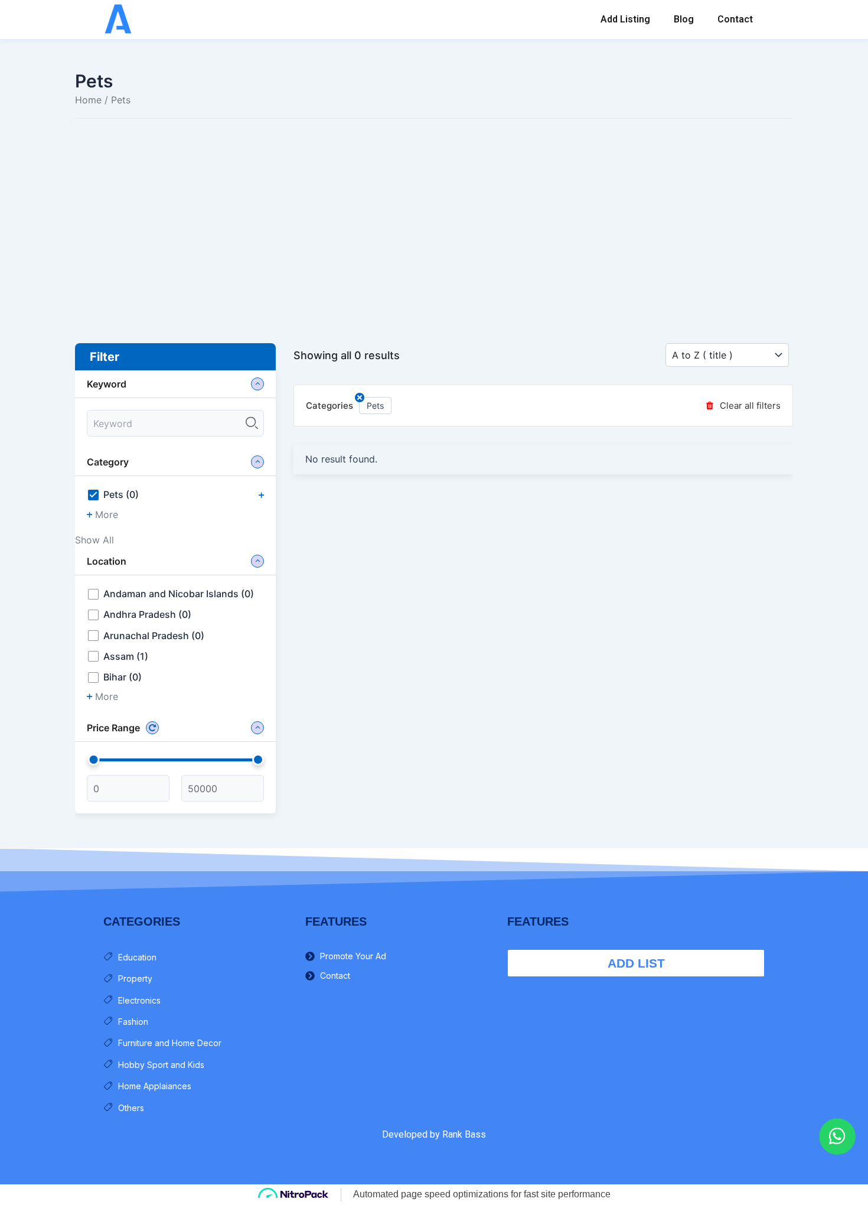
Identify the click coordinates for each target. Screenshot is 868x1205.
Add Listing (625, 19)
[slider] (94, 760)
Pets (375, 405)
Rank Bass (464, 1134)
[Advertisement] (434, 213)
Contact (735, 19)
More (106, 514)
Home (88, 100)
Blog (684, 19)
